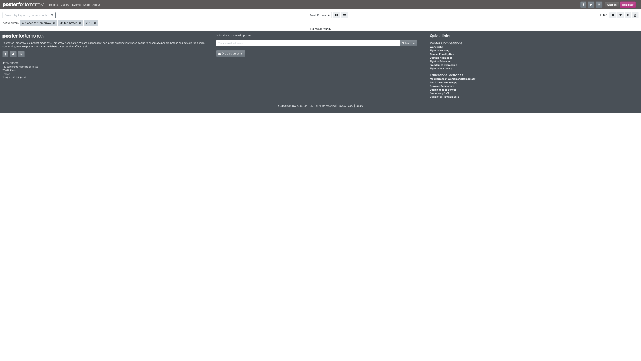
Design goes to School (443, 89)
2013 (89, 23)
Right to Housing (439, 50)
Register (627, 4)
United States (69, 23)
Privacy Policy (345, 105)
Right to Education (440, 61)
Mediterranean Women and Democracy (452, 78)
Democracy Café (439, 93)
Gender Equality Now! (442, 54)
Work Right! (437, 46)
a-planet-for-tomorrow (37, 23)
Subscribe (408, 43)
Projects (53, 4)
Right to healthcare (441, 68)
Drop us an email (232, 53)
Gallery (65, 4)
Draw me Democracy (442, 86)
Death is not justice (441, 57)
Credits (360, 105)
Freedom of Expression (443, 65)
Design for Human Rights (444, 96)
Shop (86, 4)
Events (76, 4)
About (96, 4)
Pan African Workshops (443, 82)
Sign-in (612, 4)
